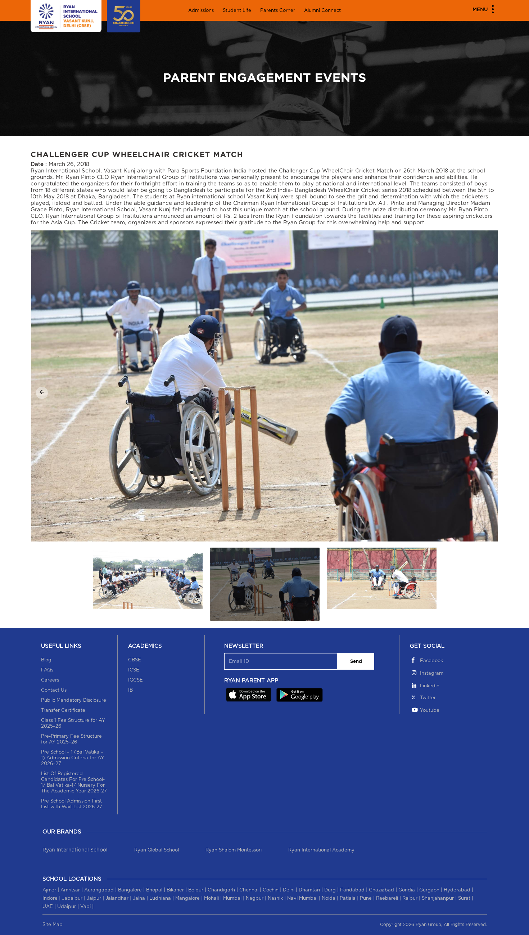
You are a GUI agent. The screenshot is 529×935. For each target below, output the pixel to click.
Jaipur (94, 898)
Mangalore (187, 898)
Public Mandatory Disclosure (73, 700)
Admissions (201, 10)
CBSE (134, 660)
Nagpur (254, 898)
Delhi (288, 890)
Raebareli (387, 898)
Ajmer (49, 890)
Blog (46, 660)
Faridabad (352, 890)
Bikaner (175, 890)
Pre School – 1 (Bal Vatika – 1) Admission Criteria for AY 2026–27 (72, 758)
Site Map (52, 924)
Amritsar (70, 890)
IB (130, 690)
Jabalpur (72, 898)
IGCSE (135, 680)
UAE (47, 906)
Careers (50, 680)
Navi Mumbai (302, 898)
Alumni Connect (322, 10)
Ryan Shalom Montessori (233, 850)
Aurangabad (99, 890)
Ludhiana (160, 898)
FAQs (47, 670)
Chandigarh (221, 890)
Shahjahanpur (438, 898)
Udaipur (66, 906)
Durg (330, 890)
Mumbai (232, 898)
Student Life (237, 10)
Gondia (406, 890)
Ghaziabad (381, 890)
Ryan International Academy (321, 850)
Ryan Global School (156, 850)
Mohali (211, 898)
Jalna (139, 898)
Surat (464, 898)
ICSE (133, 670)
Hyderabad (457, 890)
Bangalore (130, 890)
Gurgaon (429, 890)
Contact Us (54, 690)
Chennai (248, 890)
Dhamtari (309, 890)
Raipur (409, 898)
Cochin (271, 890)
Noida (328, 898)
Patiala (348, 898)
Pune (366, 898)
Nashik (275, 898)
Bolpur (195, 890)
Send (356, 662)
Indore (50, 898)
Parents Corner (277, 10)
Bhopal (154, 890)
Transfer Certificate (63, 710)
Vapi (85, 906)
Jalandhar (116, 898)
